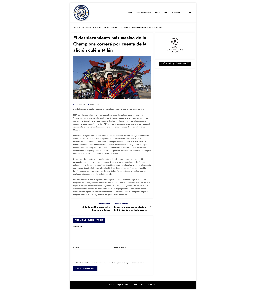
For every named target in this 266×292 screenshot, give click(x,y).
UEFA (156, 12)
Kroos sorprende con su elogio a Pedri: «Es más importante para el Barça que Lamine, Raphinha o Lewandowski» (130, 209)
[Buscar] (190, 13)
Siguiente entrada (121, 203)
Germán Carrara (81, 104)
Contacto (176, 12)
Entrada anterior (104, 203)
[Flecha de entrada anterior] (74, 207)
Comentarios (77, 226)
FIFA (165, 12)
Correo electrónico (119, 247)
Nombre (76, 247)
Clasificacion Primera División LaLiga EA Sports (175, 64)
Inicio (129, 12)
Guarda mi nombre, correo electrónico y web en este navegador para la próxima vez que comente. (111, 263)
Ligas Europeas (142, 12)
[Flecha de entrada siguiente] (150, 207)
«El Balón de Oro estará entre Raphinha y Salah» (95, 208)
